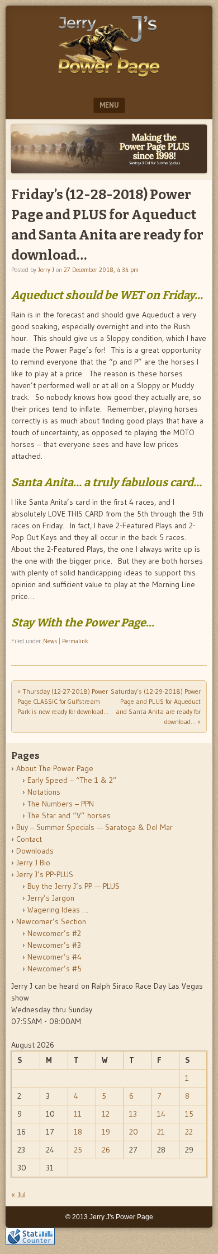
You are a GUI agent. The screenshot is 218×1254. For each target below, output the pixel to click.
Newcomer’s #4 (54, 957)
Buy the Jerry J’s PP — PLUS (73, 886)
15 (189, 1114)
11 (78, 1114)
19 (106, 1132)
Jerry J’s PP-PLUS (44, 874)
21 (161, 1132)
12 (106, 1114)
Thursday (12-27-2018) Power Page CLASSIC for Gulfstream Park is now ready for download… (62, 701)
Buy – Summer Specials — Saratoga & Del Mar (94, 827)
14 (161, 1114)
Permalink (75, 641)
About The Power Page (54, 768)
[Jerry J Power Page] (109, 79)
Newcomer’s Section (51, 921)
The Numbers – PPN (60, 804)
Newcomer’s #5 (54, 968)
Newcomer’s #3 (54, 945)
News (50, 641)
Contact (29, 839)
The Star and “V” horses (69, 815)
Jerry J (46, 270)
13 (133, 1114)
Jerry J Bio (33, 862)
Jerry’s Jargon (50, 898)
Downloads (35, 851)
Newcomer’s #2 (54, 933)
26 (106, 1150)
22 (189, 1132)
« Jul (18, 1195)
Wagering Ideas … (57, 910)
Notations (43, 792)
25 (78, 1150)
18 (78, 1132)
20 (133, 1132)
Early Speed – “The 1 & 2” (72, 780)
